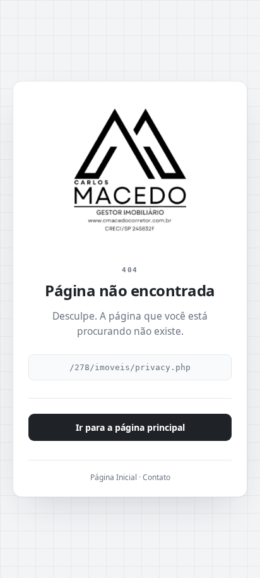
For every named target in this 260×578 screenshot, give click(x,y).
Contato (156, 477)
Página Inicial (113, 477)
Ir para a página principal (130, 427)
